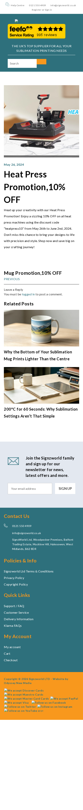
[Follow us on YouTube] (24, 710)
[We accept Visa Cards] (16, 702)
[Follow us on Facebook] (48, 702)
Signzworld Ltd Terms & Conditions (29, 571)
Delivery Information (18, 619)
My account (12, 647)
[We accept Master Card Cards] (26, 698)
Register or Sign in (42, 9)
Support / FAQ (14, 606)
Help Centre (18, 5)
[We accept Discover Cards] (24, 690)
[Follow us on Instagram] (55, 706)
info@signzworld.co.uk (63, 5)
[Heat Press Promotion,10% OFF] (41, 156)
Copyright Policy (16, 584)
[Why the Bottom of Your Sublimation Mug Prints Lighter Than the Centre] (41, 345)
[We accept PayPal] (64, 698)
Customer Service (16, 612)
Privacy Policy (14, 578)
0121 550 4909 (37, 5)
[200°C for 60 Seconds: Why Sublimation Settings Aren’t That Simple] (41, 402)
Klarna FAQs (13, 625)
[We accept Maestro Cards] (24, 694)
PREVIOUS (12, 279)
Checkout (11, 660)
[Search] (41, 61)
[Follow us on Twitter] (20, 706)
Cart (7, 653)
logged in (28, 294)
